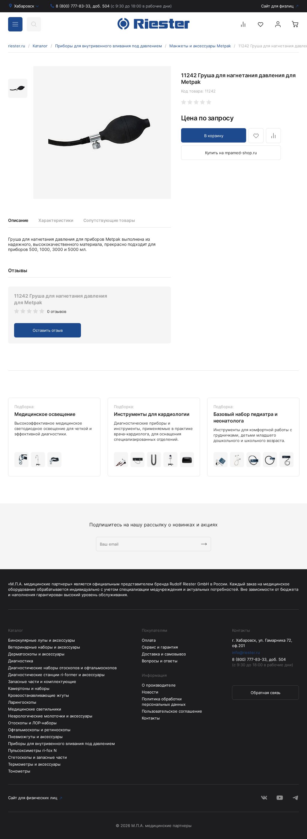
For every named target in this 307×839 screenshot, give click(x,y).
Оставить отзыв (48, 330)
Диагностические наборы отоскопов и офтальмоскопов (62, 667)
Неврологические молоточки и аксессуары (50, 716)
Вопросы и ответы (159, 660)
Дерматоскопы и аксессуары (36, 654)
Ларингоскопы (22, 702)
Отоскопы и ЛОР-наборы (32, 722)
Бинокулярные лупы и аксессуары (41, 640)
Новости (150, 692)
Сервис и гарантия (160, 647)
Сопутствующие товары (109, 220)
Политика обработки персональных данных (164, 701)
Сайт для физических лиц (32, 797)
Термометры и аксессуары (34, 764)
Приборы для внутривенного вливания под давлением (108, 45)
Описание (18, 220)
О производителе (159, 685)
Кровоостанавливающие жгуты (38, 695)
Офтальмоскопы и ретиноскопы (39, 729)
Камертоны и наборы (28, 688)
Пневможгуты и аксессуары (35, 736)
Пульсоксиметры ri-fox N (32, 750)
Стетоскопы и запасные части (37, 757)
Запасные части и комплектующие (42, 681)
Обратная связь (265, 692)
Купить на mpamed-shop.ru (231, 152)
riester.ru (16, 45)
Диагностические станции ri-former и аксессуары (56, 674)
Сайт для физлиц (277, 6)
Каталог (40, 45)
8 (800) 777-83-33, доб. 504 (114, 6)
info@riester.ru (246, 652)
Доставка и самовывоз (164, 654)
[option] (102, 132)
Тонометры (19, 771)
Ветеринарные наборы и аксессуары (44, 647)
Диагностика (20, 660)
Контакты (151, 718)
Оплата (149, 640)
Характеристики (55, 220)
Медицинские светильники (34, 709)
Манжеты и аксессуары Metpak (200, 45)
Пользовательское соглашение (172, 711)
